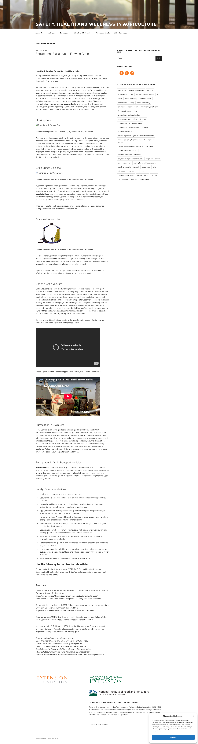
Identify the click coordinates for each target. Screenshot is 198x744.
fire (135, 111)
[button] (193, 716)
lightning (143, 119)
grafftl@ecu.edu (76, 644)
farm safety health (124, 111)
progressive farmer (153, 159)
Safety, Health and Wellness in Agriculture (96, 24)
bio (158, 94)
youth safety (144, 179)
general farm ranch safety (127, 119)
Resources (64, 33)
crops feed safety (143, 103)
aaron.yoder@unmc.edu (94, 655)
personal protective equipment (129, 155)
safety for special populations (145, 163)
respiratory (127, 163)
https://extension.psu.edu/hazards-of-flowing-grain (57, 632)
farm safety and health (149, 107)
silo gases (121, 171)
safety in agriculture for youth (128, 167)
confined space (145, 99)
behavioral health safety (145, 94)
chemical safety (131, 99)
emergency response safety (128, 107)
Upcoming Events (103, 33)
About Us (39, 33)
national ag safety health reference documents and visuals (136, 141)
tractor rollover (142, 175)
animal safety (123, 94)
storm (143, 171)
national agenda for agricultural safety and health (136, 136)
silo (154, 167)
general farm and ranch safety (129, 115)
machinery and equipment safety (130, 123)
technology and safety (126, 175)
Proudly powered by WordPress (46, 739)
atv (132, 94)
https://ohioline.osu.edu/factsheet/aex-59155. (75, 620)
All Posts (51, 33)
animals (150, 90)
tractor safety (123, 179)
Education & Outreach (82, 33)
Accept (173, 737)
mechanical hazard (125, 132)
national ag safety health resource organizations (135, 146)
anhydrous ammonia (136, 90)
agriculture (122, 90)
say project (146, 167)
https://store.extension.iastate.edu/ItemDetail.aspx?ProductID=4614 (65, 611)
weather (134, 179)
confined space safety (126, 103)
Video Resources (120, 33)
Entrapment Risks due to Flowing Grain (62, 53)
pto (119, 163)
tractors (154, 175)
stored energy (133, 171)
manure (145, 127)
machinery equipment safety (128, 127)
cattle (120, 99)
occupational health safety (127, 150)
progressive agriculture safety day (130, 159)
